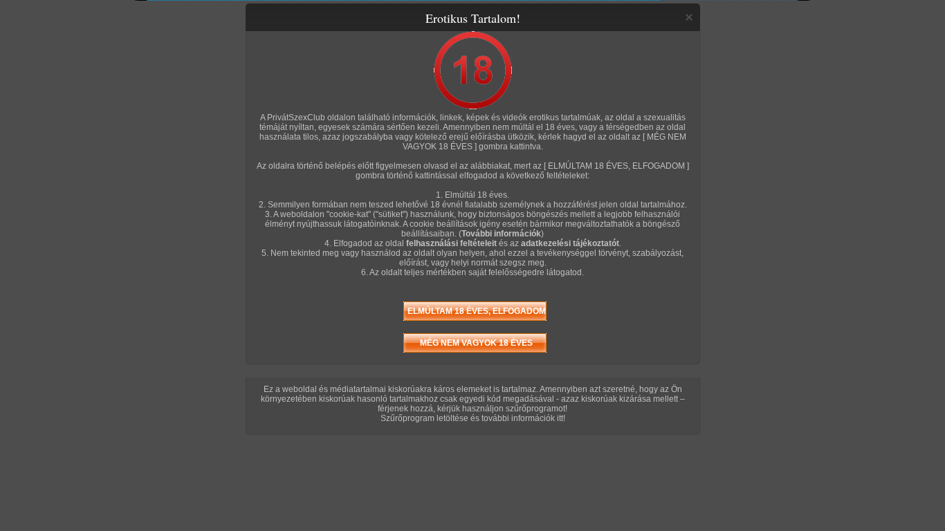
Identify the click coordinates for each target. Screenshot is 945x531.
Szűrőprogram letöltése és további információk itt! (472, 418)
